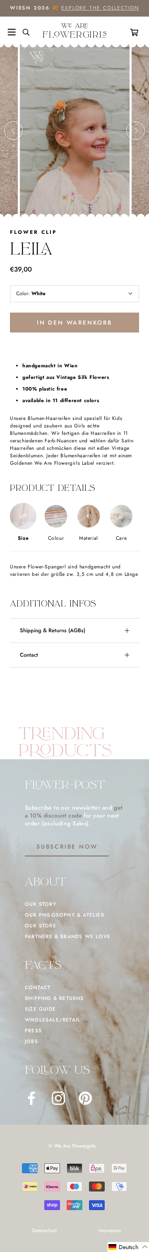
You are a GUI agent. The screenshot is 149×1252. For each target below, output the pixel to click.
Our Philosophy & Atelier (64, 915)
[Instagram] (58, 1098)
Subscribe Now (66, 846)
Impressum (110, 1230)
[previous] (13, 130)
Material (88, 538)
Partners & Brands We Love (68, 936)
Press (33, 1030)
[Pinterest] (85, 1098)
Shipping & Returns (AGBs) (52, 630)
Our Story (40, 904)
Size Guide (40, 1009)
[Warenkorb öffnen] (136, 32)
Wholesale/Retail (52, 1020)
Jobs (31, 1041)
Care (121, 538)
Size (23, 538)
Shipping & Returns (54, 998)
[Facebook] (31, 1098)
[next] (135, 130)
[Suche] (23, 32)
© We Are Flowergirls (72, 1146)
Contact (29, 655)
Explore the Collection (100, 8)
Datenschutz (44, 1230)
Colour (56, 538)
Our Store (40, 925)
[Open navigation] (11, 32)
